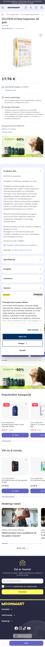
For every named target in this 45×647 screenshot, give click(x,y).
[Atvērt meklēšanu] (26, 7)
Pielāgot (21, 343)
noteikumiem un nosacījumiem (25, 586)
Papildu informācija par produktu (22, 245)
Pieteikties (23, 592)
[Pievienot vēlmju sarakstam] (36, 7)
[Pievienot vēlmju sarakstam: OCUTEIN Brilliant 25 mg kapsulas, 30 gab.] (26, 460)
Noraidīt (23, 350)
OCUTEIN (5, 25)
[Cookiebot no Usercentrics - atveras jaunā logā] (33, 295)
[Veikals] (2, 14)
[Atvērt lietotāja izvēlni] (30, 7)
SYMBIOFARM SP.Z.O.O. (22, 250)
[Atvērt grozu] (41, 7)
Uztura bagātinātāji (12, 14)
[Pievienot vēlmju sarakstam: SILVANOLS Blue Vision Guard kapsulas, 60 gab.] (26, 404)
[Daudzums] (6, 643)
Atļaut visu (22, 336)
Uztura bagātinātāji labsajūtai (30, 14)
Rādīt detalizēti (33, 330)
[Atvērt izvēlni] (2, 7)
